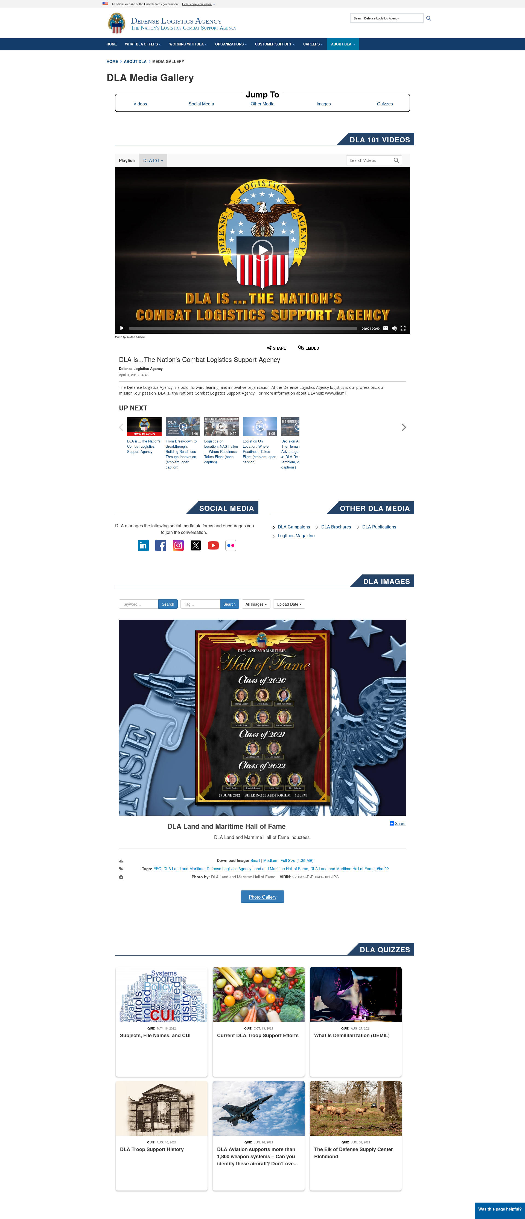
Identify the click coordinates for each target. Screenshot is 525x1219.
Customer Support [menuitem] (273, 44)
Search (168, 604)
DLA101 (152, 160)
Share (400, 823)
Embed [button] (312, 348)
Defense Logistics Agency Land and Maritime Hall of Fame (257, 868)
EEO (157, 868)
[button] (199, 4)
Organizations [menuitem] (229, 44)
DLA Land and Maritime (184, 868)
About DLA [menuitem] (341, 44)
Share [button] (279, 348)
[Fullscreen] (403, 328)
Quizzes (385, 103)
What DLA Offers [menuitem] (141, 44)
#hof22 (383, 868)
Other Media (263, 103)
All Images (255, 604)
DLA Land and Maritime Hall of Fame (342, 868)
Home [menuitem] (112, 44)
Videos (140, 103)
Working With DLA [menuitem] (186, 44)
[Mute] (394, 328)
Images (324, 103)
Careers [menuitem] (311, 44)
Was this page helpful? (500, 1209)
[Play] (122, 328)
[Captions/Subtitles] (385, 328)
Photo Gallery (262, 896)
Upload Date (288, 604)
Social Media (201, 103)
